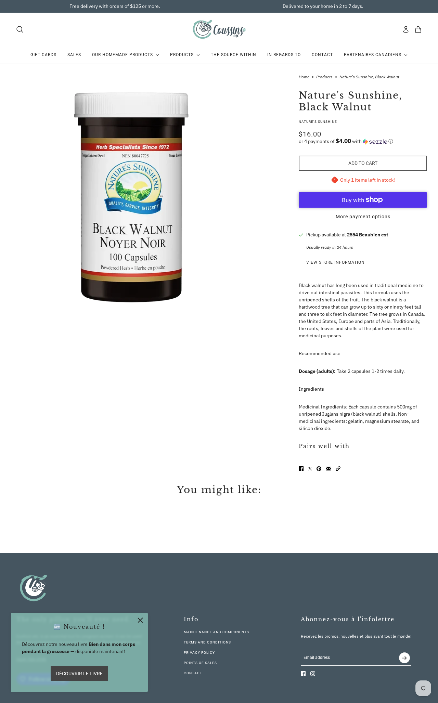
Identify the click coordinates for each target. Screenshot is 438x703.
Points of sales (200, 663)
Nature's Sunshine (318, 121)
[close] (140, 620)
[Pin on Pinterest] (319, 468)
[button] (363, 141)
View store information (335, 262)
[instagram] (313, 673)
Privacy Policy (199, 652)
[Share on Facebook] (301, 468)
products (324, 77)
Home (304, 77)
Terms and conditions (207, 642)
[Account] (405, 29)
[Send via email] (328, 468)
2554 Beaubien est (367, 235)
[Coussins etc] (219, 29)
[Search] (19, 29)
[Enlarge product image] (130, 194)
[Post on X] (310, 469)
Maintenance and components (216, 632)
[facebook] (303, 673)
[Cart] (418, 29)
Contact (193, 673)
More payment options (363, 216)
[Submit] (404, 657)
